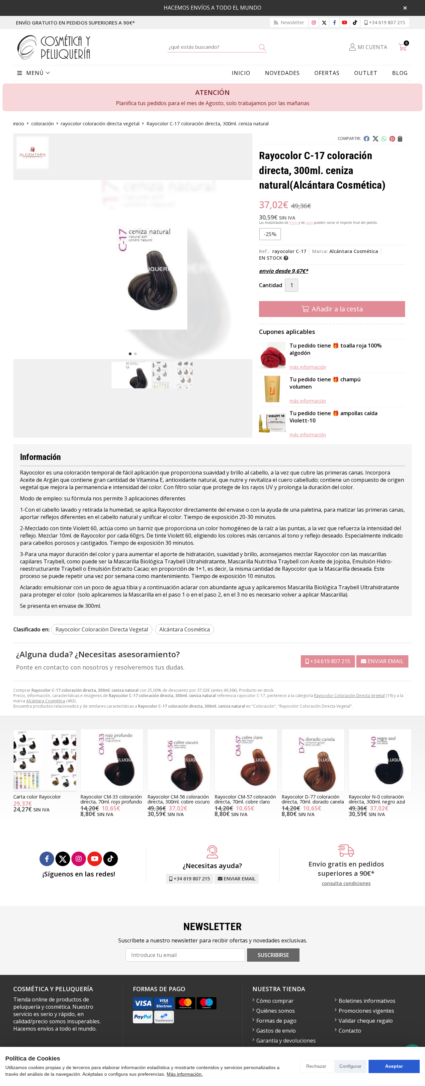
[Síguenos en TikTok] (355, 22)
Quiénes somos (275, 1010)
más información (308, 367)
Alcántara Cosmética (45, 701)
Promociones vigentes (366, 1010)
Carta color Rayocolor (37, 797)
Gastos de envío (276, 1030)
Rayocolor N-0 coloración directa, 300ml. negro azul (377, 799)
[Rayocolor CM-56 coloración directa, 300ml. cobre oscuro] (179, 760)
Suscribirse (273, 955)
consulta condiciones (346, 883)
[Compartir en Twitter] (375, 138)
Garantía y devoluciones (286, 1040)
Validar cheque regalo (366, 1020)
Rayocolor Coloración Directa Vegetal (349, 695)
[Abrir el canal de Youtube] (344, 22)
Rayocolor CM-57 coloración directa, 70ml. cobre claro (245, 799)
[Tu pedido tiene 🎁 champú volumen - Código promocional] (272, 390)
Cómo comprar (275, 1000)
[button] (130, 353)
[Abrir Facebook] (334, 22)
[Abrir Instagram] (314, 22)
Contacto (350, 1030)
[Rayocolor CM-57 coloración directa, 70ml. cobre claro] (246, 760)
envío (293, 222)
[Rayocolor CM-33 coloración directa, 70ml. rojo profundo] (112, 760)
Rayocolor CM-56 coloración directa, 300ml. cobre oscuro (178, 799)
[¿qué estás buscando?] (217, 46)
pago (309, 222)
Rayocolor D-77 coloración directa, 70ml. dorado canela (313, 799)
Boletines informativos (367, 1000)
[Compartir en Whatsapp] (384, 138)
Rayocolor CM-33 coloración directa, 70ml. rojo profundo (111, 799)
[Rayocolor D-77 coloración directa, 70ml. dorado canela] (313, 760)
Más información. (185, 1074)
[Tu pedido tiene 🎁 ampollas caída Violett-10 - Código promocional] (272, 424)
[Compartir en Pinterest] (392, 138)
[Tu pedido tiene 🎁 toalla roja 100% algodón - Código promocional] (272, 356)
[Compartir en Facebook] (367, 138)
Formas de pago (276, 1020)
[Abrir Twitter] (324, 22)
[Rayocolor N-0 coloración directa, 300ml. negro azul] (380, 760)
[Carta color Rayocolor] (45, 760)
